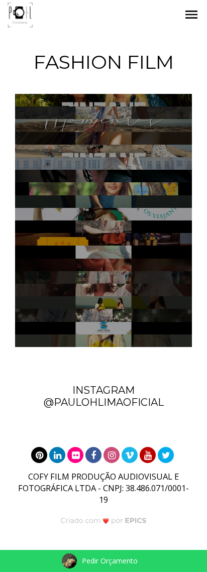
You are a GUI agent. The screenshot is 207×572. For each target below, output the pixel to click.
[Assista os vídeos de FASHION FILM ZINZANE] (103, 290)
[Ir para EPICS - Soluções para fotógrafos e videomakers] (104, 520)
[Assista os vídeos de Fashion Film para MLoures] (103, 226)
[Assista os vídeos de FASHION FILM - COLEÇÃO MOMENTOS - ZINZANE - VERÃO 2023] (103, 125)
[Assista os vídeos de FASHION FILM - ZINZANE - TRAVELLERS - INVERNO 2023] (103, 100)
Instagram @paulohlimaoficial (104, 396)
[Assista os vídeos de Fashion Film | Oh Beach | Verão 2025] (103, 138)
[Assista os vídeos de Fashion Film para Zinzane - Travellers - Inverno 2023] (103, 176)
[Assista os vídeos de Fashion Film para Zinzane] (103, 201)
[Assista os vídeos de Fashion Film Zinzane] (103, 277)
